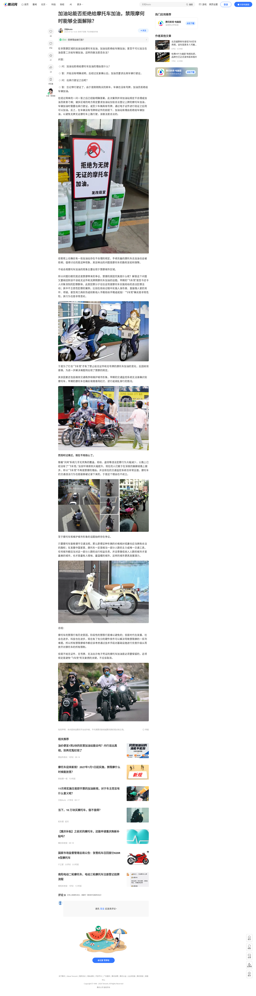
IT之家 (61, 864)
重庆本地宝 (62, 843)
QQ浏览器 (131, 976)
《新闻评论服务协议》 (94, 895)
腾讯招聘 (115, 976)
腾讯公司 (100, 987)
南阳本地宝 (62, 886)
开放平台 (98, 976)
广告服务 (107, 976)
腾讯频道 (140, 976)
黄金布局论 (62, 757)
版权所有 (107, 987)
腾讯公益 (123, 976)
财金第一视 (62, 779)
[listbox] (103, 812)
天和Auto (62, 800)
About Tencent (72, 976)
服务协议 (82, 976)
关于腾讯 (62, 976)
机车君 (61, 821)
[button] (190, 23)
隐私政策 (90, 976)
